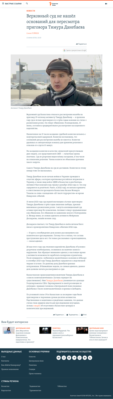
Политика (56, 328)
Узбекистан (62, 386)
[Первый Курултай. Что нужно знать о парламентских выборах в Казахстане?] (45, 330)
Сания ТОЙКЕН (32, 33)
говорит (36, 306)
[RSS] (90, 358)
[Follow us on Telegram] (74, 358)
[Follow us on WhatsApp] (79, 358)
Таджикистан (34, 386)
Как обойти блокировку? (11, 365)
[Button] (81, 44)
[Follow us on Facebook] (69, 358)
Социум (32, 369)
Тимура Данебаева (54, 281)
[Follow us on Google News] (85, 358)
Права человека (35, 374)
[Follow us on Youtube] (58, 358)
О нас (3, 357)
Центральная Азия (23, 328)
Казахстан (5, 386)
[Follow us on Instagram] (64, 358)
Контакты (5, 361)
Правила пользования (10, 369)
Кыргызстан (6, 390)
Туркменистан (35, 390)
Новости (30, 11)
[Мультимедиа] (106, 3)
